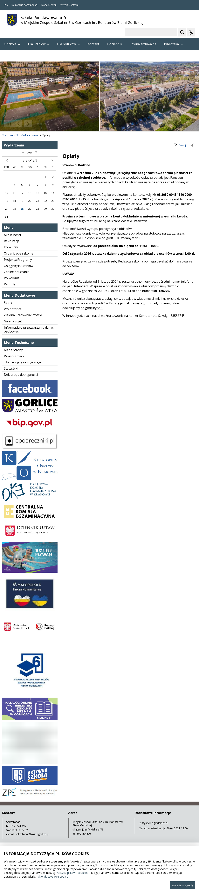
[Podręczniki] (30, 448)
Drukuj (182, 145)
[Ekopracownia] (30, 763)
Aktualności (12, 235)
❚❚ (8, 123)
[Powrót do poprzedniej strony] (192, 145)
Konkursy (11, 247)
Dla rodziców (66, 44)
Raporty (10, 284)
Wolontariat (12, 309)
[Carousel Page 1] (38, 124)
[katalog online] (30, 719)
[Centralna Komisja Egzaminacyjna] (30, 520)
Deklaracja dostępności (24, 5)
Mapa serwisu (49, 5)
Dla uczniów (36, 44)
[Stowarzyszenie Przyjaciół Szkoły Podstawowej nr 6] (30, 695)
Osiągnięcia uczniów (18, 266)
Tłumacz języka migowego (23, 362)
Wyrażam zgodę (182, 885)
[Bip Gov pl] (30, 430)
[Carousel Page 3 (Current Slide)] (45, 124)
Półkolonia (11, 278)
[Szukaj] (182, 32)
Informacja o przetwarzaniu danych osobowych (29, 329)
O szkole (10, 44)
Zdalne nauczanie (16, 272)
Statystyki (11, 368)
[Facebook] (30, 396)
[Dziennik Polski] (30, 539)
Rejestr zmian (14, 356)
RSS (6, 5)
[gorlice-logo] (30, 411)
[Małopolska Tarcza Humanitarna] (30, 612)
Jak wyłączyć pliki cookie (52, 876)
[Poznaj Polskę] (30, 637)
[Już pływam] (30, 572)
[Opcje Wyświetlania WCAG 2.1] (191, 32)
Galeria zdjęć (13, 321)
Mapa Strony (13, 350)
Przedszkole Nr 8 (16, 56)
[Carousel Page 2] (41, 124)
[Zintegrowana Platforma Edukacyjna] (30, 797)
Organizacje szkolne (18, 253)
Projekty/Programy (18, 259)
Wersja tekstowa (69, 5)
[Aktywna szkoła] (30, 784)
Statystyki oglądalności (153, 823)
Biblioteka (171, 44)
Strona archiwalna (143, 44)
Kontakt (93, 44)
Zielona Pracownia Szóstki (23, 315)
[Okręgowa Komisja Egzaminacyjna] (30, 500)
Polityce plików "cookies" (72, 873)
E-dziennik (114, 44)
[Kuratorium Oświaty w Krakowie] (30, 479)
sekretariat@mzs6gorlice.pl (32, 834)
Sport (8, 302)
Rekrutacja (11, 241)
